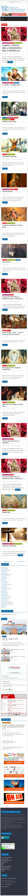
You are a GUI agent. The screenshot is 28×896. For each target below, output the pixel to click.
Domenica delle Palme (9, 121)
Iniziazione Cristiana (5, 584)
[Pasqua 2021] (14, 495)
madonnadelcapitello (15, 53)
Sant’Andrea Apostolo (9, 156)
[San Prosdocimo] (14, 174)
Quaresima (3, 594)
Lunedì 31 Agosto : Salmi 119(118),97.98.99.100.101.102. (9, 741)
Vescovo (3, 605)
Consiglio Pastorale (5, 574)
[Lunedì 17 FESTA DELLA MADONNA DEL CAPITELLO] (14, 28)
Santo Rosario (4, 862)
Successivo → (22, 561)
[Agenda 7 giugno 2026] (14, 622)
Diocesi (2, 577)
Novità (12, 119)
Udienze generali (5, 602)
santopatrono (20, 159)
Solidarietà (3, 599)
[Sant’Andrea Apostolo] (14, 139)
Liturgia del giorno (14, 685)
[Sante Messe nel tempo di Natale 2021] (14, 387)
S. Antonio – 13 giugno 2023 (11, 85)
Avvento (3, 571)
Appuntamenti (5, 43)
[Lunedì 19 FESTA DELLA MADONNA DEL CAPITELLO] (14, 459)
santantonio (14, 87)
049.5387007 (8, 884)
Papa (2, 591)
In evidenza (3, 581)
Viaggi (2, 607)
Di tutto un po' (4, 575)
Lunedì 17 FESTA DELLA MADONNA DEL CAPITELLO (11, 48)
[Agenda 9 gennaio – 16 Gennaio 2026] (5, 656)
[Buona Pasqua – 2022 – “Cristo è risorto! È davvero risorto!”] (14, 315)
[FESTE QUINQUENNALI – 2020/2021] (14, 424)
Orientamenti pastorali (6, 866)
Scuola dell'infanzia (5, 597)
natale (14, 409)
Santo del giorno (14, 677)
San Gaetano (6, 262)
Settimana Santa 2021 (9, 546)
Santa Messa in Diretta (6, 860)
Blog (2, 865)
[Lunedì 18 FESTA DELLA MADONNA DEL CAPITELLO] (14, 279)
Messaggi (3, 587)
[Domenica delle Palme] (14, 102)
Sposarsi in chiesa (5, 869)
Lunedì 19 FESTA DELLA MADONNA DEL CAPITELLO (12, 477)
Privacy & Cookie (5, 886)
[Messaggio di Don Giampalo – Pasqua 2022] (14, 350)
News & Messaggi (18, 43)
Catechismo (4, 573)
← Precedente (6, 561)
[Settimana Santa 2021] (14, 528)
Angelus (3, 568)
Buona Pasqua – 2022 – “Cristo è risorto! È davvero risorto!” (12, 333)
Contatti (3, 870)
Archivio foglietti (5, 859)
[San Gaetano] (14, 244)
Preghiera (16, 82)
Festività (11, 43)
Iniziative (3, 583)
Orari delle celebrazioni (6, 857)
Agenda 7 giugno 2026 (10, 639)
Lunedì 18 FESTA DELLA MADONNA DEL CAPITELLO (12, 297)
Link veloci (3, 585)
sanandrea (15, 159)
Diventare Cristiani (5, 867)
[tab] (7, 696)
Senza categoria (4, 598)
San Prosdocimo (7, 191)
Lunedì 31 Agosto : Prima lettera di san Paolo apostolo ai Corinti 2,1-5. (13, 727)
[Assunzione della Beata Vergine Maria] (14, 208)
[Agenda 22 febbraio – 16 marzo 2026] (5, 649)
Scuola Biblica (4, 595)
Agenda (4, 117)
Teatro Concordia (5, 601)
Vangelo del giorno (5, 604)
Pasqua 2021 (6, 512)
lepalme (13, 124)
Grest (2, 580)
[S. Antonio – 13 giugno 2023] (14, 67)
